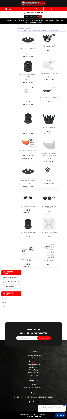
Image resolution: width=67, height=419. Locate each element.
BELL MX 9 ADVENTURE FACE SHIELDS (28, 151)
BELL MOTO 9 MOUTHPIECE (28, 98)
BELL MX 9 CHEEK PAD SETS (28, 180)
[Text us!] (60, 415)
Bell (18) (4, 298)
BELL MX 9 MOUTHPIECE (49, 177)
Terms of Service (33, 372)
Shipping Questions (33, 365)
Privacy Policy (33, 370)
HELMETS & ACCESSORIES (53, 20)
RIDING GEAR (38, 22)
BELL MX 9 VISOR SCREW (49, 232)
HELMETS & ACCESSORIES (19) (10, 277)
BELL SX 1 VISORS (49, 261)
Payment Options (33, 375)
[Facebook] (29, 402)
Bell (64, 31)
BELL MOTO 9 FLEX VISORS (49, 73)
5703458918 (33, 384)
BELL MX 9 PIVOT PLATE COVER (49, 207)
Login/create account (34, 13)
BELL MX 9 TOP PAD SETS (28, 232)
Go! (40, 16)
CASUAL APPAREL (10, 20)
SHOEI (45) (5, 306)
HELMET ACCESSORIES (54, 31)
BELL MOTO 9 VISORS (49, 127)
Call (23, 10)
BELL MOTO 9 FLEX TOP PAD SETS (28, 75)
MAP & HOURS (56, 9)
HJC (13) (4, 302)
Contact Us (33, 380)
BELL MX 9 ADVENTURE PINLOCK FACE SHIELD (49, 154)
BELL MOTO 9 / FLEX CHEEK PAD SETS (28, 49)
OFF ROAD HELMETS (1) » (9, 286)
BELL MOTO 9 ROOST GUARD (49, 97)
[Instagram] (33, 402)
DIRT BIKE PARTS (37, 20)
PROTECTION (28, 22)
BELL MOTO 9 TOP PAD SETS (28, 127)
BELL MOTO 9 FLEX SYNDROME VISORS (49, 46)
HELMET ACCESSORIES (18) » (9, 282)
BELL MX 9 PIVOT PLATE (28, 206)
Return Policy (33, 367)
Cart (37, 10)
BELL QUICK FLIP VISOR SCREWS (28, 259)
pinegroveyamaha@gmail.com (33, 387)
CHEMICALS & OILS (24, 20)
